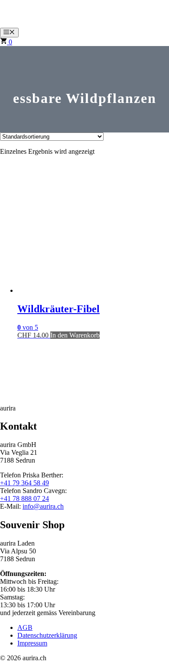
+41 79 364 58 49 (24, 483)
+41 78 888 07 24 (24, 498)
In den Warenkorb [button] (75, 335)
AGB (24, 627)
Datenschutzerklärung (47, 635)
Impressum (32, 643)
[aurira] (17, 23)
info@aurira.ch (43, 506)
